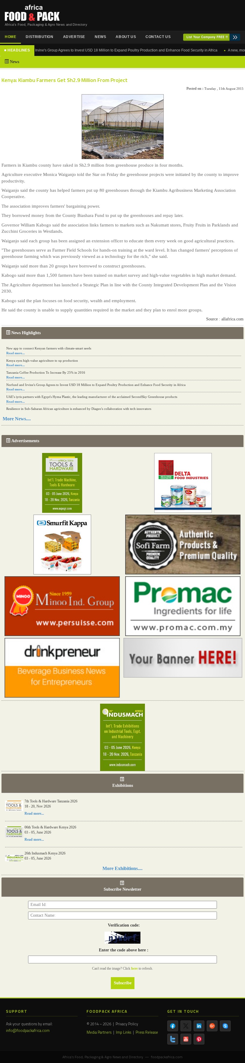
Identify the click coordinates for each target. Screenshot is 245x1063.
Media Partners (99, 1032)
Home (10, 37)
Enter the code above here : (122, 950)
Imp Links (123, 1032)
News (100, 37)
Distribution (39, 37)
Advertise (74, 37)
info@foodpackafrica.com (28, 1030)
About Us (126, 37)
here (135, 968)
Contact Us (158, 37)
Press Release (147, 1032)
